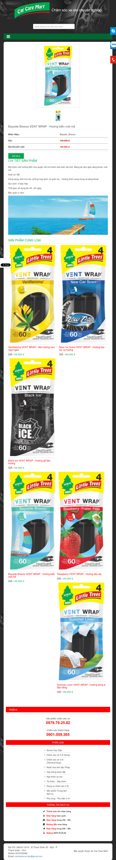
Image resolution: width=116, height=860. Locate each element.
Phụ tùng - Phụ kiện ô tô (58, 798)
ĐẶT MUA (16, 156)
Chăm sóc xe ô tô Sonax (58, 754)
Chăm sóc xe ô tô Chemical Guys (55, 761)
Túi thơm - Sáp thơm (56, 781)
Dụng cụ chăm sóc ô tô (58, 785)
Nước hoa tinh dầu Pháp (58, 767)
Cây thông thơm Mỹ (56, 771)
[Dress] (58, 115)
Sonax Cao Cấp (54, 750)
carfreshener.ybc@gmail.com (29, 856)
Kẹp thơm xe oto (54, 776)
